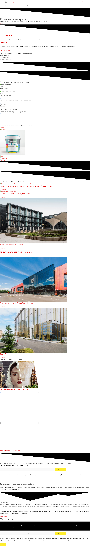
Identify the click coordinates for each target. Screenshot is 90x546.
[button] (2, 23)
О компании (61, 2)
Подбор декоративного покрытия (14, 389)
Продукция (46, 2)
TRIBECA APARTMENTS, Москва (16, 252)
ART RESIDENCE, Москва (12, 244)
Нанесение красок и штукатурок (10, 450)
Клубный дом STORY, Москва (15, 193)
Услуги (54, 2)
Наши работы (69, 2)
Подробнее (3, 189)
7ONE (3, 354)
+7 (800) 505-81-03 (11, 6)
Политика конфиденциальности (67, 476)
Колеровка (3, 420)
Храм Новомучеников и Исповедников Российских (26, 186)
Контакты (77, 2)
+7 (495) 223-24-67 (21, 6)
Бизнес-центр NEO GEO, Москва (17, 303)
